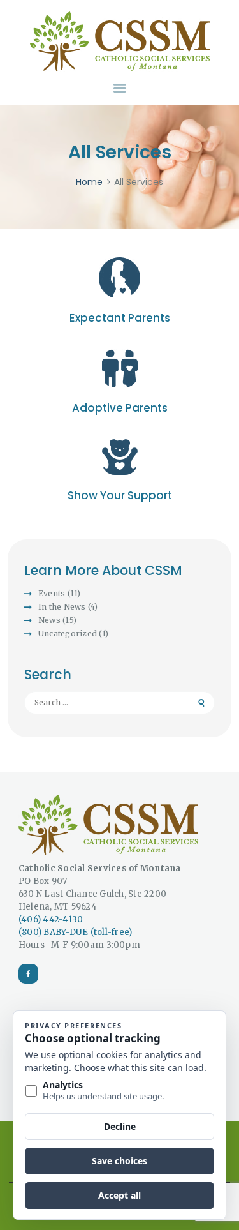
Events (52, 593)
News (49, 620)
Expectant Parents (119, 318)
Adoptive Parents (120, 408)
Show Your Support (120, 495)
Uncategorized (67, 633)
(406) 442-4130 (50, 919)
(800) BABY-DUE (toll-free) (75, 932)
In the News (62, 606)
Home (89, 182)
